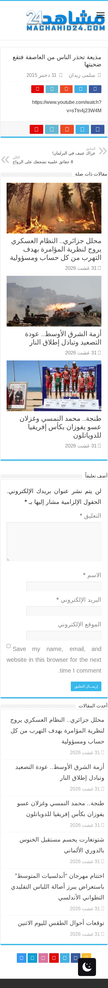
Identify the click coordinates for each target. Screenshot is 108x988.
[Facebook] (75, 958)
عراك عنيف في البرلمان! (73, 151)
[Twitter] (65, 958)
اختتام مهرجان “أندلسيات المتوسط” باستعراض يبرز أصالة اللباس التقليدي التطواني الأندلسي (57, 886)
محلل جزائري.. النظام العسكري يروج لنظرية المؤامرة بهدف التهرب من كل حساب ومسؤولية (55, 249)
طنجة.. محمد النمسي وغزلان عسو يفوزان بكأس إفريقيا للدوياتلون (60, 426)
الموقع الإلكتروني (79, 624)
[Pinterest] (54, 958)
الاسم (92, 575)
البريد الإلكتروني (78, 599)
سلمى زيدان (82, 75)
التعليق (90, 515)
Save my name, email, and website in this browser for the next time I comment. (54, 660)
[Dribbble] (43, 958)
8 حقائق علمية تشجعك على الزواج (43, 159)
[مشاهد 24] (65, 20)
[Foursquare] (32, 958)
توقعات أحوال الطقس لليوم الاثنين (61, 923)
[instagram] (21, 958)
